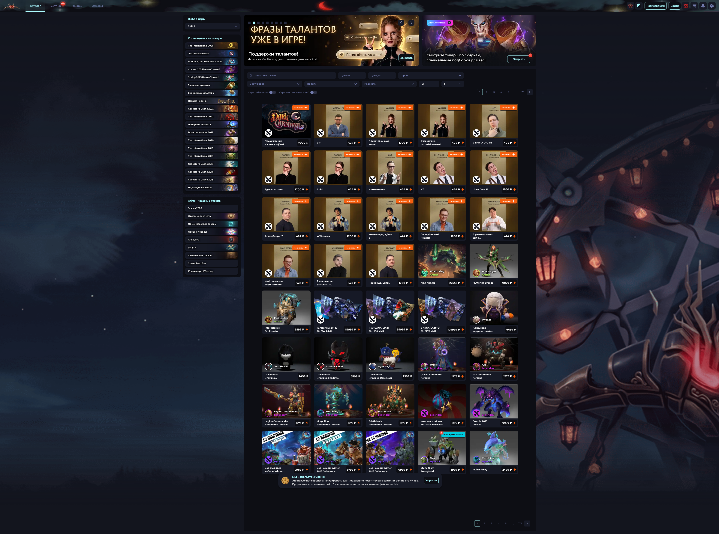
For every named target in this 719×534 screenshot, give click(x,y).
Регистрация (655, 6)
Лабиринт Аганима (199, 124)
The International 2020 (201, 140)
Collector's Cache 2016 (201, 171)
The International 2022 (200, 116)
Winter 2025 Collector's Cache (205, 61)
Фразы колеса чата (199, 216)
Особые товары (197, 231)
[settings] (712, 6)
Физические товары (200, 255)
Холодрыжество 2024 (201, 93)
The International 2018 (200, 156)
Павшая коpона (197, 100)
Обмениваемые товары (202, 223)
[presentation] (630, 6)
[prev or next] (401, 23)
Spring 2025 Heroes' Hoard (203, 77)
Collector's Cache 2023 (201, 108)
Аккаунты (194, 239)
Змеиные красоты (199, 85)
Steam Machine (197, 263)
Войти (674, 6)
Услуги (192, 247)
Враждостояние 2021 (200, 132)
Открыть (519, 59)
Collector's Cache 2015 (200, 179)
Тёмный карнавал (198, 53)
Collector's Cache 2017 (200, 163)
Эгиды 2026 (195, 208)
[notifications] (703, 6)
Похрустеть (405, 57)
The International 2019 (200, 148)
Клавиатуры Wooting (200, 271)
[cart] (694, 6)
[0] (694, 6)
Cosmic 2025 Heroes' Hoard (204, 69)
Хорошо (431, 480)
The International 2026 (201, 45)
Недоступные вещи (200, 187)
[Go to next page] (530, 92)
